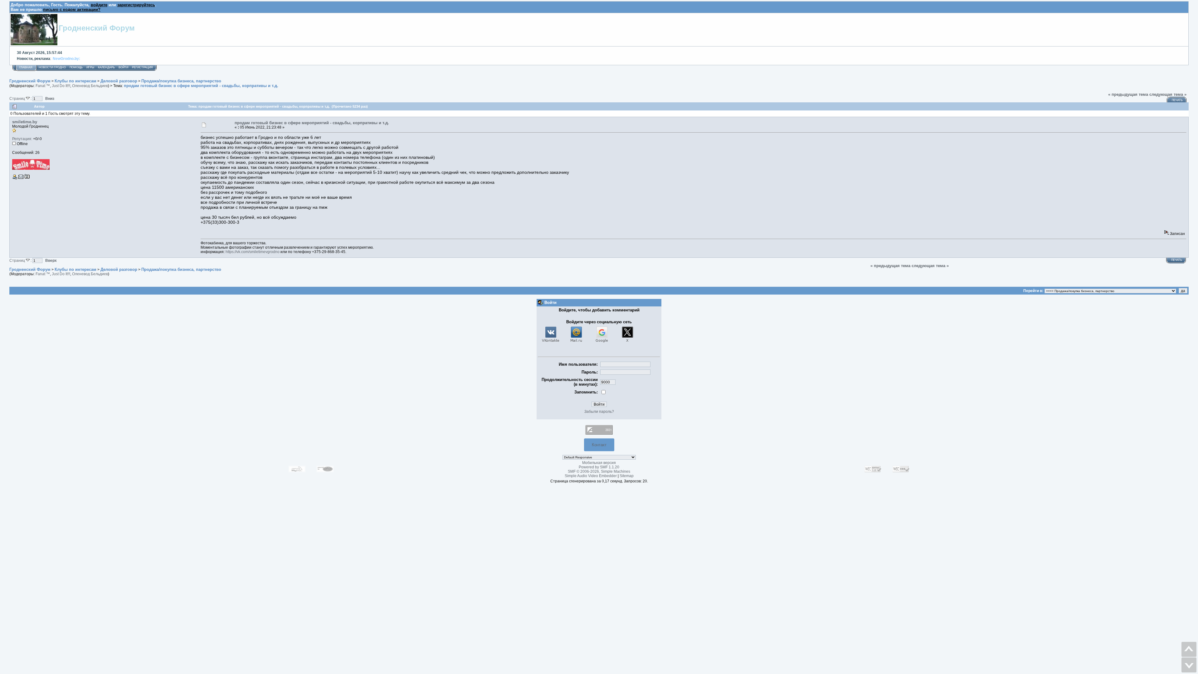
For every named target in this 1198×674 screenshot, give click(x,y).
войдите (99, 4)
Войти (123, 67)
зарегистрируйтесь (136, 4)
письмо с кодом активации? (71, 9)
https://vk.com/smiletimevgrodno (253, 252)
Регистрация (142, 67)
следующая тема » (1167, 94)
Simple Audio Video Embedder (591, 476)
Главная (25, 67)
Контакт (599, 444)
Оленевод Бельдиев (90, 86)
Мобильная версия (599, 463)
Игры (90, 67)
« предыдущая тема (1128, 94)
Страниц (17, 98)
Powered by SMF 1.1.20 (599, 467)
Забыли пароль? (599, 411)
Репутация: (22, 139)
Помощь (76, 67)
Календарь (106, 67)
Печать (1177, 100)
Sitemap (627, 476)
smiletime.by (24, 122)
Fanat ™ (43, 86)
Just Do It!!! (61, 86)
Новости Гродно (52, 67)
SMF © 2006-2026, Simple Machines (599, 471)
